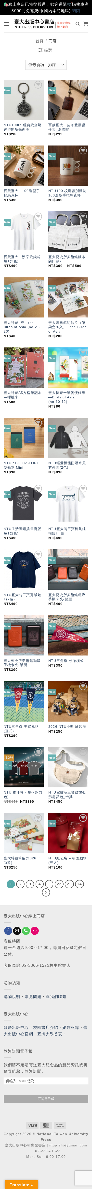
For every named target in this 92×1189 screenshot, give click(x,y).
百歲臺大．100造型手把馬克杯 (22, 193)
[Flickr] (35, 931)
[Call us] (26, 931)
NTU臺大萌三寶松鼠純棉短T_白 (67, 531)
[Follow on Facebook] (8, 931)
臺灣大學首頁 (50, 1034)
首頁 (39, 41)
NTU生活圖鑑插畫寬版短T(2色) (22, 531)
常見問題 (33, 997)
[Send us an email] (17, 931)
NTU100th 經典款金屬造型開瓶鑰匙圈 (22, 127)
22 (59, 884)
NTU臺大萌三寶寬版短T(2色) (22, 597)
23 (69, 884)
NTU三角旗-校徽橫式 (66, 661)
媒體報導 (70, 1027)
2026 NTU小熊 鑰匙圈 (67, 726)
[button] (7, 24)
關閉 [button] (76, 11)
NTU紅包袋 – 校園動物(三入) (67, 860)
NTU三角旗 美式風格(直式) (21, 729)
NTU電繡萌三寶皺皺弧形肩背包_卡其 (67, 795)
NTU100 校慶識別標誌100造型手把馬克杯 (67, 193)
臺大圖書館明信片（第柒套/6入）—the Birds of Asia (67, 327)
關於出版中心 (16, 1027)
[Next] (46, 892)
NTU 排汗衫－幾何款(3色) (23, 795)
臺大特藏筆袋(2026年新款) (22, 860)
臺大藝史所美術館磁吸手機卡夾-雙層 (66, 597)
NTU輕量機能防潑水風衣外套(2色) (67, 465)
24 (79, 884)
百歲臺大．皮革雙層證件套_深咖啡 (66, 127)
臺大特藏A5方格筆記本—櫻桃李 (23, 395)
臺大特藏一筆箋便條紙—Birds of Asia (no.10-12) (66, 397)
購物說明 (12, 997)
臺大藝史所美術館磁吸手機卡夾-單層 (22, 663)
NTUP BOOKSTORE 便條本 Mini (21, 465)
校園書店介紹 (45, 1027)
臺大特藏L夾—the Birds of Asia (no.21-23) (22, 327)
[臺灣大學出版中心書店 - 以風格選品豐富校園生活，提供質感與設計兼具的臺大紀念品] (42, 24)
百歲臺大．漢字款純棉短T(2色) (22, 259)
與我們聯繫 (56, 997)
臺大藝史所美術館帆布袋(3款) (66, 259)
